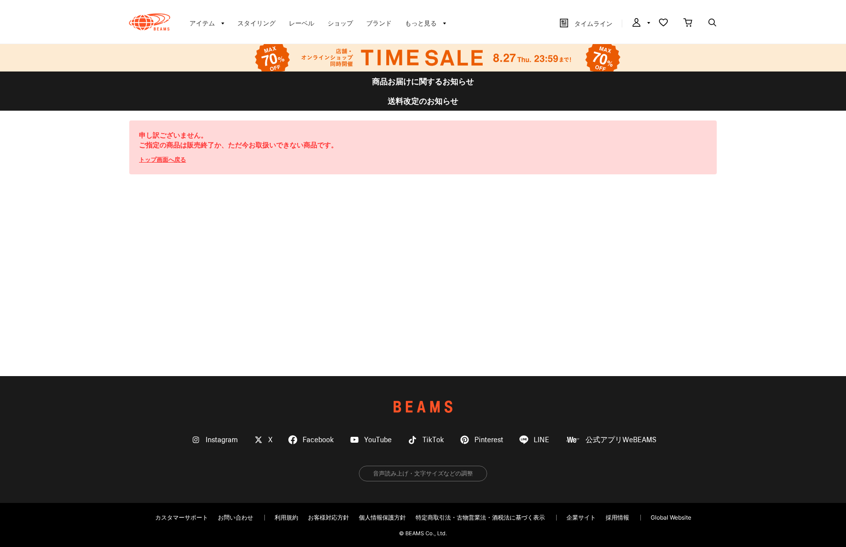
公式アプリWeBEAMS (621, 440)
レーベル (301, 23)
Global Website (671, 517)
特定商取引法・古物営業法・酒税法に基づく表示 (480, 517)
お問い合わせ (235, 517)
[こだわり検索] (712, 23)
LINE (541, 440)
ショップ (340, 23)
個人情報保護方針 (382, 517)
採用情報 (617, 517)
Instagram (222, 440)
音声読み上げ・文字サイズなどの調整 (423, 473)
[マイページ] (640, 23)
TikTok (433, 440)
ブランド (379, 23)
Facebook (318, 440)
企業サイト (581, 517)
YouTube (378, 440)
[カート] (688, 23)
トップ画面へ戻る (162, 159)
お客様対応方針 (328, 517)
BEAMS (423, 407)
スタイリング (256, 23)
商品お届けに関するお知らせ (423, 81)
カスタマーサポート (181, 517)
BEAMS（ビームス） (149, 22)
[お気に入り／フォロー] (663, 23)
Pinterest (488, 440)
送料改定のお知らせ (423, 101)
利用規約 (286, 517)
